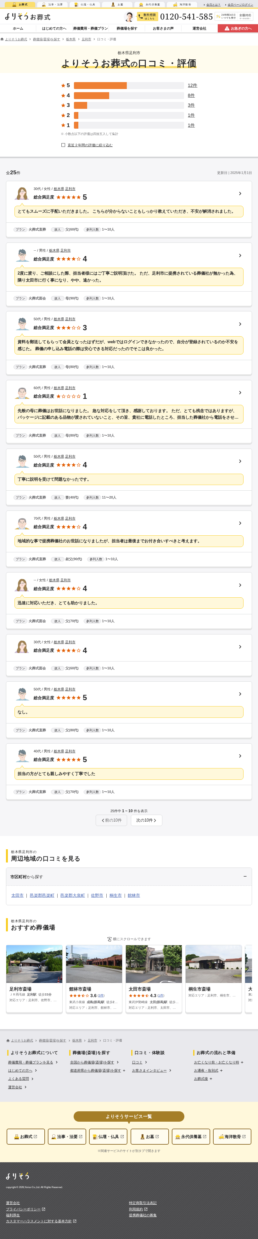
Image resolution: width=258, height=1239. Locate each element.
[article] (129, 210)
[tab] (20, 4)
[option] (33, 1062)
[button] (146, 820)
